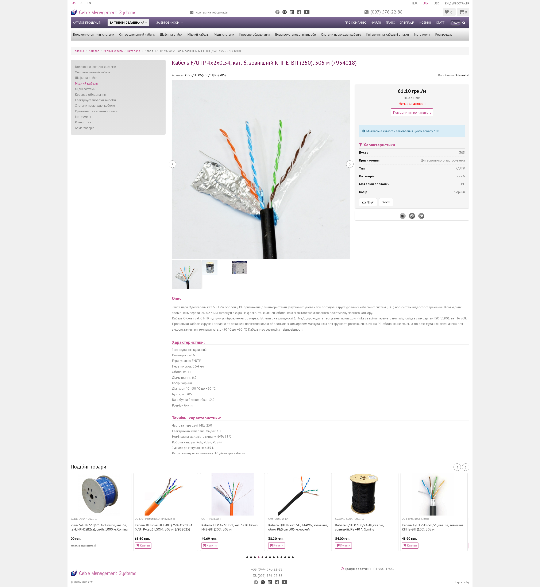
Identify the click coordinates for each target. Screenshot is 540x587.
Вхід (448, 3)
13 (293, 557)
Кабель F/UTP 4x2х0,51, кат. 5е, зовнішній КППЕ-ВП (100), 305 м (370, 527)
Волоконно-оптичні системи (93, 34)
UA (74, 3)
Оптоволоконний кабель (137, 34)
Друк (370, 202)
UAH (425, 3)
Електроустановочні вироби (295, 34)
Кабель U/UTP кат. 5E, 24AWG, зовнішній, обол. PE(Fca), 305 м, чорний (235, 527)
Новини (425, 22)
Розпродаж (443, 34)
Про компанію (355, 22)
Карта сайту (462, 582)
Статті (441, 22)
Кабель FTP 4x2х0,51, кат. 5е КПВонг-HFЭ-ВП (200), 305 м (167, 527)
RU (81, 3)
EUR (414, 3)
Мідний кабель (198, 34)
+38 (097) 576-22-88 (266, 575)
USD (436, 3)
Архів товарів (84, 128)
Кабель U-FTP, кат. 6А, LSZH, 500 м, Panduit (432, 527)
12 (289, 557)
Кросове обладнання (254, 34)
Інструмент (422, 34)
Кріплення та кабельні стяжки (387, 34)
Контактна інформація (212, 12)
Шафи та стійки (171, 34)
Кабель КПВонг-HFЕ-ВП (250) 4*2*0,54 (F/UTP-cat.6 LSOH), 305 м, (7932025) (101, 527)
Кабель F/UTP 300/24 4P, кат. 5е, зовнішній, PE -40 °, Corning (296, 527)
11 (285, 557)
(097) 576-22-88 (387, 12)
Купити (81, 545)
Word (386, 202)
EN (89, 3)
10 (281, 557)
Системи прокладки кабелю (341, 34)
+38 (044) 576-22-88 (266, 569)
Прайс (390, 22)
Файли (376, 22)
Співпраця (407, 22)
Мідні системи (224, 34)
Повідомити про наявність (412, 112)
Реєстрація (461, 3)
